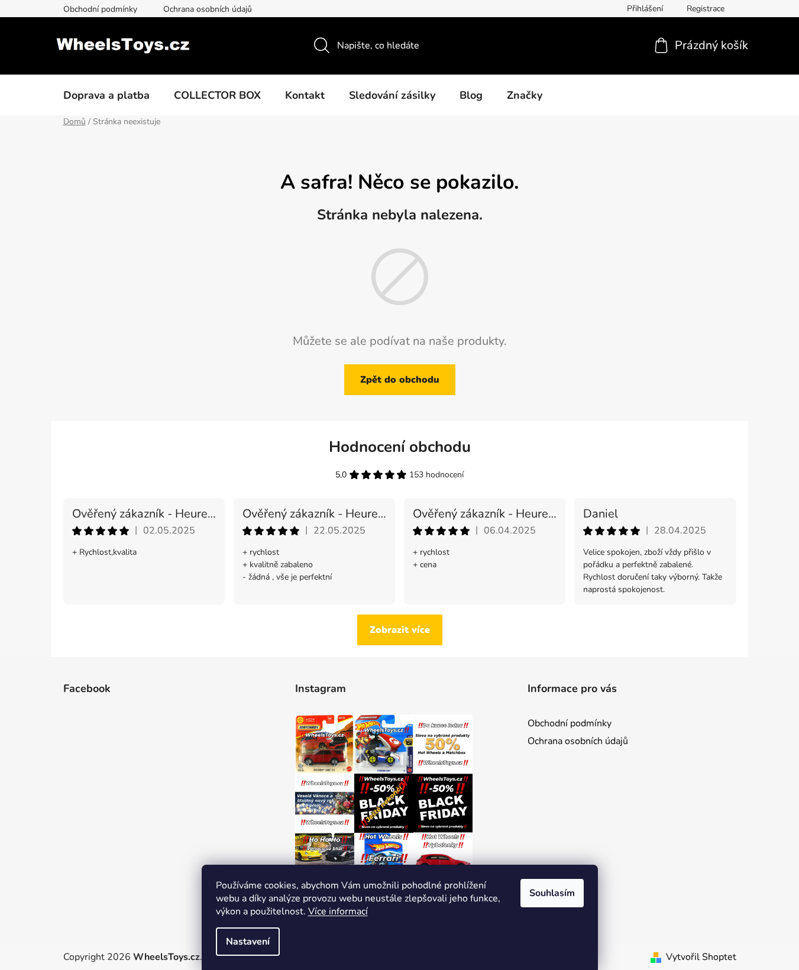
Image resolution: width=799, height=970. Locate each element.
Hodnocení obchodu (400, 446)
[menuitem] (106, 95)
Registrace (705, 8)
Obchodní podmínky (100, 9)
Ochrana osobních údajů (207, 9)
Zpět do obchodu (399, 379)
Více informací (338, 911)
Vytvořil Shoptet (701, 956)
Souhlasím (552, 893)
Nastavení (248, 941)
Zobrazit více (400, 629)
